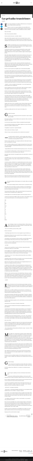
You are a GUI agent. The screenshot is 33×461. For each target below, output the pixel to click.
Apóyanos (20, 451)
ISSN (31, 450)
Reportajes (3, 15)
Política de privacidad (15, 450)
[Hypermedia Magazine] (16, 2)
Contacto (28, 450)
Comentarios (24, 450)
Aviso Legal (20, 450)
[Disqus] (16, 431)
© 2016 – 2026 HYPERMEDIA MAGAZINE (27, 451)
